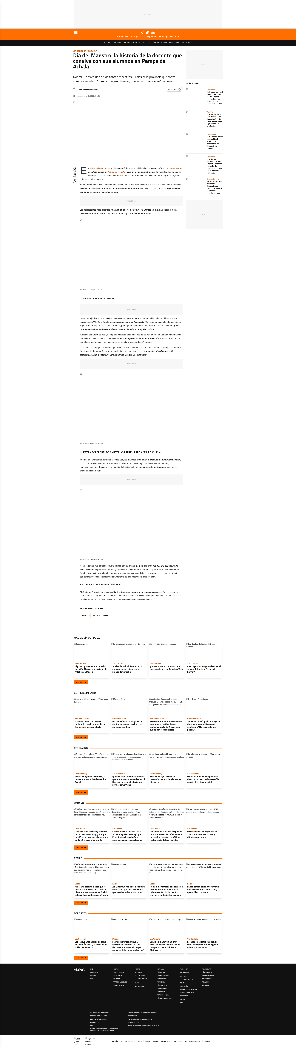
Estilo (182, 999)
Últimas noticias (186, 980)
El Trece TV (130, 1041)
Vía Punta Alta (118, 985)
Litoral (155, 43)
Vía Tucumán (140, 975)
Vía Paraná (161, 992)
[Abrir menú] (95, 32)
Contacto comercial (98, 1019)
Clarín (115, 1041)
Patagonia (173, 43)
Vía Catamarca (141, 979)
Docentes (85, 615)
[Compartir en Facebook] (75, 169)
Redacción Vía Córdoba (88, 89)
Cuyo (164, 43)
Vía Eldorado (163, 975)
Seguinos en (172, 89)
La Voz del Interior (193, 1041)
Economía (184, 986)
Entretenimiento (187, 993)
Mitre (140, 1041)
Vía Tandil (117, 979)
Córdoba (116, 43)
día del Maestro (99, 168)
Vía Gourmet (207, 979)
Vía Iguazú (161, 979)
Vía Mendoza (140, 986)
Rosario (127, 43)
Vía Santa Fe (162, 985)
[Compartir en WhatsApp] (75, 175)
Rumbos (205, 985)
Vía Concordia (163, 995)
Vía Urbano (207, 972)
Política (183, 983)
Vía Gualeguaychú (165, 998)
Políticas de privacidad (100, 1016)
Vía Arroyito (118, 975)
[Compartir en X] (75, 181)
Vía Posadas (162, 972)
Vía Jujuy (139, 972)
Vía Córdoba (79, 51)
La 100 (147, 1041)
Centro (137, 43)
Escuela (92, 51)
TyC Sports (177, 1041)
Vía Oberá (161, 982)
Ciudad (155, 1041)
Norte (146, 43)
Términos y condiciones (100, 1013)
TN (122, 1041)
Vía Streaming (208, 975)
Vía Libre (206, 982)
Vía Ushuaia (184, 972)
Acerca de (94, 1022)
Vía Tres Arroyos (120, 982)
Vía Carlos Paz (119, 972)
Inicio (107, 43)
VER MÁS (79, 682)
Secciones (186, 43)
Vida (181, 1002)
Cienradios (165, 1041)
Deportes (184, 996)
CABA (92, 979)
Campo (106, 615)
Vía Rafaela (162, 988)
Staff (92, 1026)
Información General (189, 989)
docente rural (175, 168)
